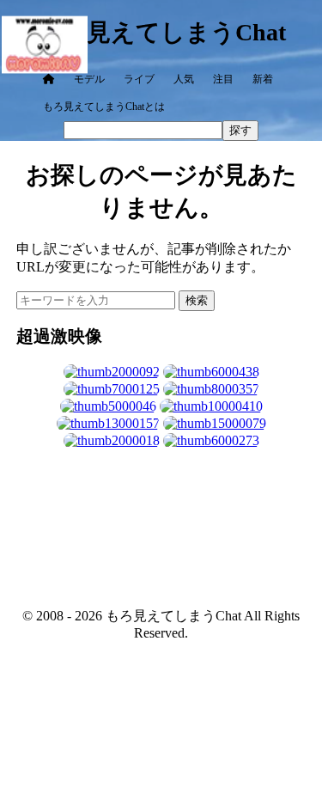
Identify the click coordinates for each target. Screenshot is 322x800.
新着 (262, 79)
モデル (89, 79)
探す (240, 130)
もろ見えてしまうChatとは (104, 107)
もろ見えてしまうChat (161, 32)
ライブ (139, 79)
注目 (223, 79)
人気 (183, 79)
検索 (196, 300)
